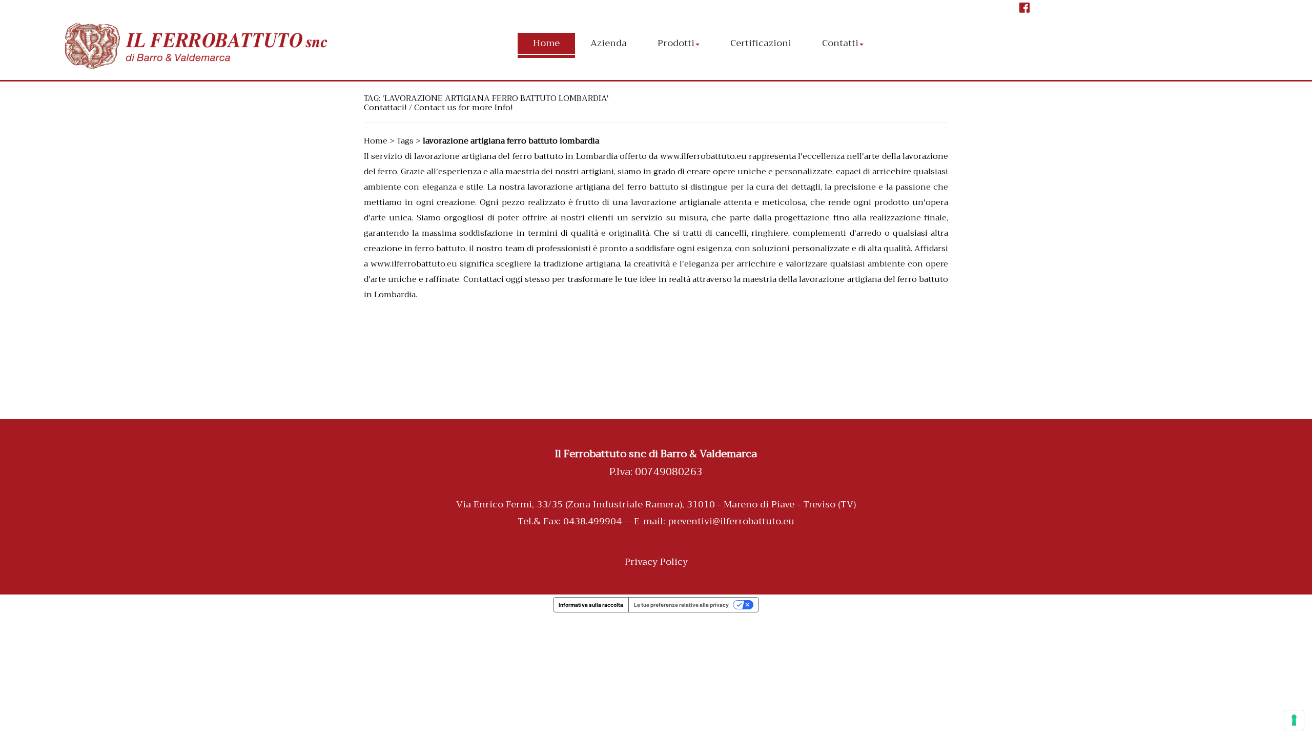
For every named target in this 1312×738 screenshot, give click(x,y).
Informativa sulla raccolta (591, 605)
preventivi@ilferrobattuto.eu (731, 521)
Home (375, 141)
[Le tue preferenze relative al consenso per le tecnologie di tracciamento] (1294, 720)
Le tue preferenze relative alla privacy (681, 605)
